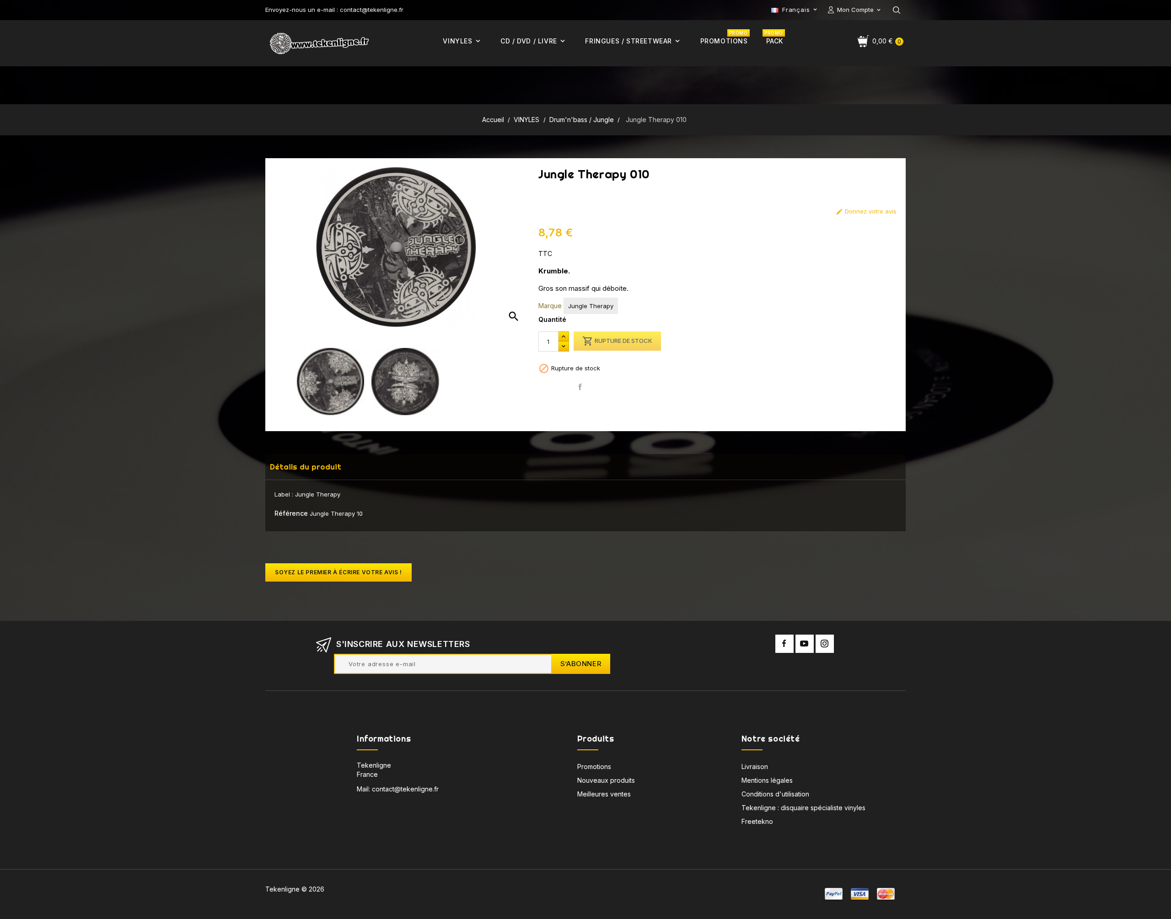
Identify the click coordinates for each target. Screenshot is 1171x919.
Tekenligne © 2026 (294, 889)
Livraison (754, 766)
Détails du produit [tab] (305, 466)
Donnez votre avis (866, 211)
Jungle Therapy (590, 306)
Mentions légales (767, 780)
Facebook (784, 644)
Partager (580, 387)
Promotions (594, 766)
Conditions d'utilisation (775, 794)
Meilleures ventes (604, 794)
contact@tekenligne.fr (405, 789)
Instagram (825, 644)
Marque (550, 306)
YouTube (804, 644)
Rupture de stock (617, 341)
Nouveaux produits (606, 780)
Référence (291, 513)
